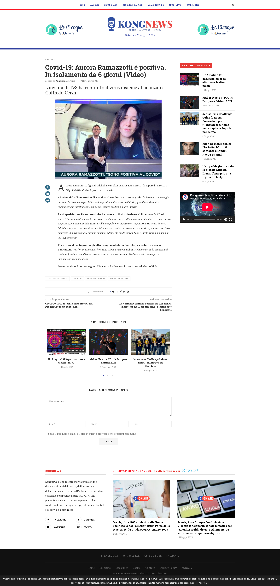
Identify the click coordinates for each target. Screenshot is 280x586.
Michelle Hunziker (119, 278)
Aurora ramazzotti (57, 278)
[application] (207, 207)
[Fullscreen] (230, 219)
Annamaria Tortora (65, 80)
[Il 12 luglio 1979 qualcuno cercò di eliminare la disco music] (66, 342)
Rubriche (193, 5)
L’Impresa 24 (155, 5)
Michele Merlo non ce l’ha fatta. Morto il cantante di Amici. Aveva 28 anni (216, 149)
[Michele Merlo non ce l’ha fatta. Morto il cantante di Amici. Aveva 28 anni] (189, 148)
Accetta (203, 582)
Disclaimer (122, 568)
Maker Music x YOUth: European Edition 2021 (217, 99)
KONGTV (186, 568)
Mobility (175, 5)
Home (81, 5)
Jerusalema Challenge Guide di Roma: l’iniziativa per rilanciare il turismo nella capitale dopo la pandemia (217, 123)
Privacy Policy (168, 568)
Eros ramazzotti (96, 278)
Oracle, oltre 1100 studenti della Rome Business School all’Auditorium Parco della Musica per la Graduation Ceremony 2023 (141, 526)
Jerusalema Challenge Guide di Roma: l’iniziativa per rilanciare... (151, 363)
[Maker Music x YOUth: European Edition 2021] (108, 342)
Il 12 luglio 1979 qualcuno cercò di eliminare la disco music (214, 80)
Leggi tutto (66, 509)
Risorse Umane (132, 5)
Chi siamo (105, 568)
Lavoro (94, 5)
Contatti (150, 568)
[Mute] (225, 219)
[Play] (184, 219)
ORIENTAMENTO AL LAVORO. (132, 470)
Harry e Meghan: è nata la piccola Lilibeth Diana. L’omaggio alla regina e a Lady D (218, 171)
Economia (111, 5)
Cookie (136, 568)
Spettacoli (52, 59)
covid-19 (77, 278)
